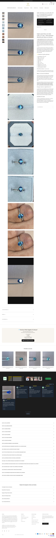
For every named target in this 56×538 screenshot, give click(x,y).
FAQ (32, 518)
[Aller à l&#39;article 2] (3, 16)
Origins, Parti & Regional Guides (6, 495)
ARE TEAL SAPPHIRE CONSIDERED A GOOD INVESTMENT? (10, 443)
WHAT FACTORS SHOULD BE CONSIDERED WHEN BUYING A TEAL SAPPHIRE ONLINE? (14, 446)
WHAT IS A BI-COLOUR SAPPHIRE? (7, 437)
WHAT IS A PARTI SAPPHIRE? (6, 434)
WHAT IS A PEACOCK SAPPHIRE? (6, 440)
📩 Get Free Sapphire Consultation (28, 340)
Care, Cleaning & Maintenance (6, 501)
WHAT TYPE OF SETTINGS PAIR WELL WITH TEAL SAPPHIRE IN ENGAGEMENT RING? (14, 452)
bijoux (5, 520)
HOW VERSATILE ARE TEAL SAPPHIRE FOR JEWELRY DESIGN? (10, 449)
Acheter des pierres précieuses (11, 7)
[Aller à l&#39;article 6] (3, 28)
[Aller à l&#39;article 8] (3, 34)
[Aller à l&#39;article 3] (3, 19)
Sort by (47, 384)
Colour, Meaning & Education (6, 498)
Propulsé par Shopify (21, 534)
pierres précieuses (7, 516)
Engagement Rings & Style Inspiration (7, 492)
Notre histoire (23, 515)
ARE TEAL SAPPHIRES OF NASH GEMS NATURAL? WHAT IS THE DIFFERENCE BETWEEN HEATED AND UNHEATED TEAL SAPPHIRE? (20, 463)
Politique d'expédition (24, 518)
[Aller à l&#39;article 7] (3, 31)
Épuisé (45, 29)
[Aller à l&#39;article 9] (3, 37)
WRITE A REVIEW (48, 378)
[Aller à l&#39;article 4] (3, 22)
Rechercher (33, 515)
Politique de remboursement (24, 517)
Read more (4, 407)
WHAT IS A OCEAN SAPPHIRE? (6, 431)
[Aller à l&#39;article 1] (3, 13)
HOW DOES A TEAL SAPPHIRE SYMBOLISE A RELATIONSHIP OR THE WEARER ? (13, 460)
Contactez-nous (23, 521)
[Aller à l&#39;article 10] (3, 41)
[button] (28, 379)
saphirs (11, 521)
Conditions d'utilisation (35, 521)
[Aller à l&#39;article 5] (3, 25)
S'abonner (45, 523)
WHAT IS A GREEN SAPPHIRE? (6, 428)
